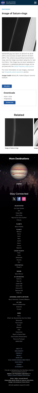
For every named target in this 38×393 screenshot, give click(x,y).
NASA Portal (19, 362)
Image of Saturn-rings (11, 148)
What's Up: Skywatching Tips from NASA (19, 318)
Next (34, 173)
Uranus (19, 245)
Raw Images (6, 9)
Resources (19, 320)
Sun (19, 210)
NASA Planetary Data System (24, 66)
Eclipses (19, 220)
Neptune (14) (19, 290)
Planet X (19, 267)
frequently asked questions (14, 72)
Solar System (19, 205)
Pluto (19, 252)
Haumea (19, 260)
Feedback (19, 353)
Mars (19, 238)
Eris (19, 262)
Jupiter (19, 184)
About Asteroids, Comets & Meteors (19, 299)
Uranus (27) (19, 288)
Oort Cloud (19, 215)
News (19, 315)
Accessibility (19, 366)
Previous (3, 173)
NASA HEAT (19, 341)
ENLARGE (7, 86)
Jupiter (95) (19, 283)
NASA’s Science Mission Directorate (19, 375)
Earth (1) (19, 279)
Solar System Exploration (10, 3)
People (19, 325)
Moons (19, 271)
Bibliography (19, 351)
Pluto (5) (19, 292)
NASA (2, 3)
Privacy (19, 355)
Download (9, 102)
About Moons (19, 274)
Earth (19, 236)
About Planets (19, 226)
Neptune (19, 248)
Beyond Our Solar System (19, 217)
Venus (19, 234)
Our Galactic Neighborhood (10, 7)
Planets (19, 224)
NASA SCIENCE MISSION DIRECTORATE (19, 360)
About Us (19, 348)
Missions (19, 327)
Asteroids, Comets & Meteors (19, 297)
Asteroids (19, 306)
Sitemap (19, 364)
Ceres (19, 255)
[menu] (35, 3)
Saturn (19, 243)
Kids (19, 329)
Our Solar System (19, 208)
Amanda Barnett (23, 378)
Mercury (19, 231)
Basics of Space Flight (19, 334)
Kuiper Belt (19, 213)
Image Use (19, 357)
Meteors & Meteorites (19, 304)
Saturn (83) (19, 285)
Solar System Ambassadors (19, 336)
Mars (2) (19, 281)
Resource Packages (19, 339)
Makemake (19, 257)
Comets (19, 309)
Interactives (19, 332)
